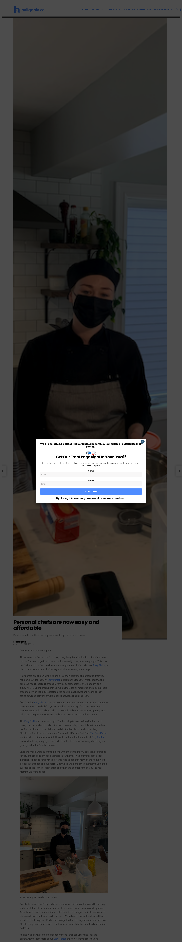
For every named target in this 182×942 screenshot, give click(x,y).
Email (91, 480)
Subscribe (91, 491)
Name (91, 471)
